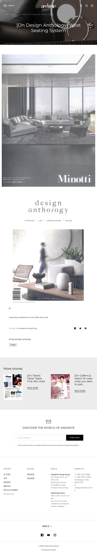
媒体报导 (7, 482)
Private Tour (9, 494)
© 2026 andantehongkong (48, 546)
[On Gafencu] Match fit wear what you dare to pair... (84, 380)
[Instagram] (54, 535)
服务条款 (30, 474)
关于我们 (7, 474)
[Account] (81, 5)
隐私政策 (30, 478)
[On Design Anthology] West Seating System (35, 14)
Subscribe (75, 437)
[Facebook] (42, 535)
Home (6, 14)
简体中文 (45, 526)
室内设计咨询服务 (11, 490)
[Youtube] (48, 535)
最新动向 (7, 486)
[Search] (86, 5)
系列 (5, 478)
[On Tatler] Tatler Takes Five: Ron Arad (36, 378)
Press (13, 14)
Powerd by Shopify (48, 550)
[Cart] (92, 5)
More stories (13, 369)
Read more (32, 388)
